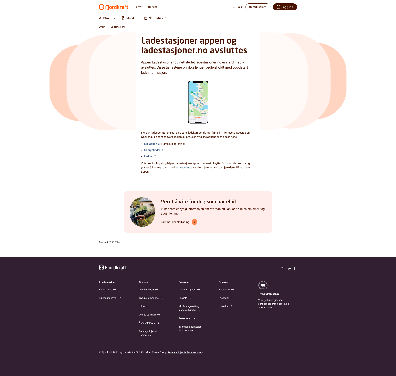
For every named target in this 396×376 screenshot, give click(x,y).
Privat (138, 7)
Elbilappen (150, 143)
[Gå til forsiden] (113, 7)
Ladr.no (148, 156)
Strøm (102, 27)
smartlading (183, 167)
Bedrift (152, 7)
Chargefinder (152, 150)
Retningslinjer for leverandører (185, 352)
